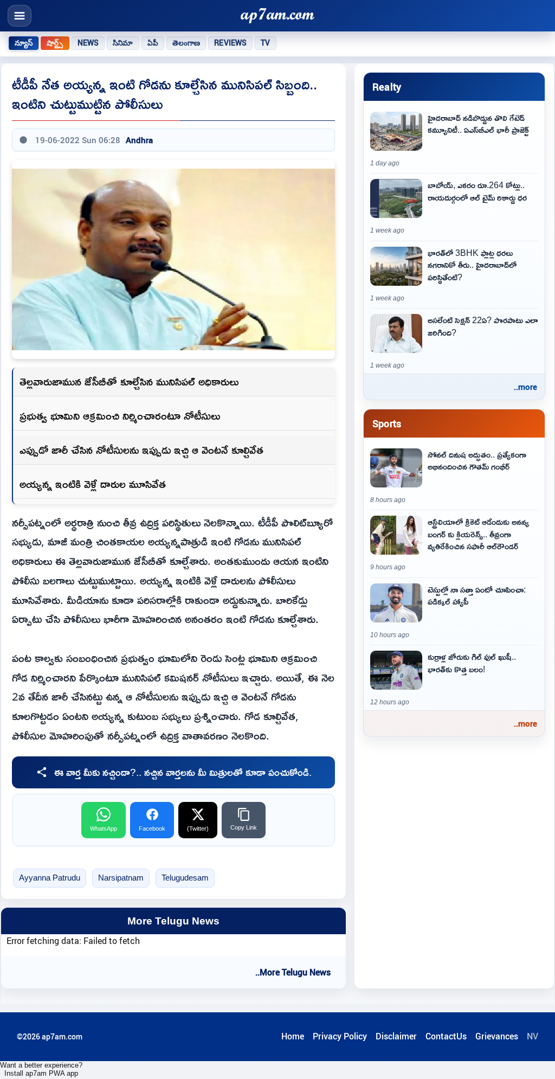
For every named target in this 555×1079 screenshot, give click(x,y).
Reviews (230, 43)
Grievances (496, 1036)
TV (265, 43)
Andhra (139, 139)
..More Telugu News (293, 972)
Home (292, 1036)
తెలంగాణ (186, 43)
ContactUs (446, 1036)
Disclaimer (396, 1036)
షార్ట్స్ (55, 43)
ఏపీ (152, 43)
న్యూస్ (24, 43)
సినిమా (123, 43)
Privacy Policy (340, 1036)
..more (525, 386)
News (88, 43)
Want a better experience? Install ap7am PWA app (41, 1069)
